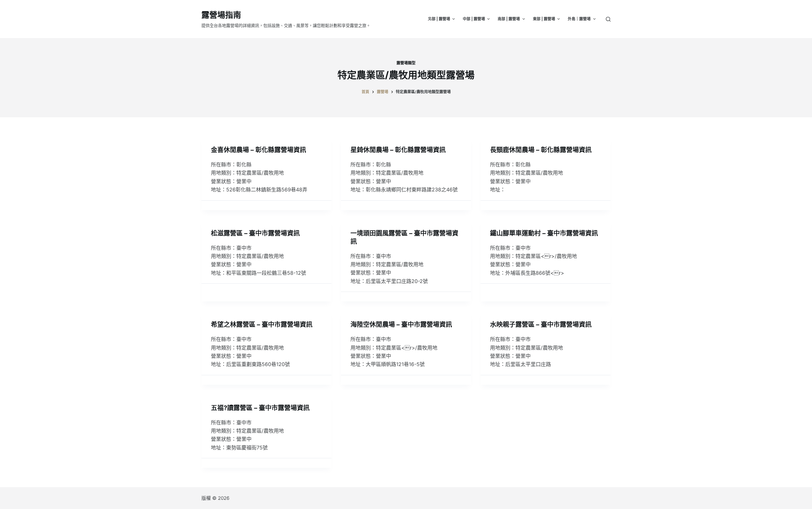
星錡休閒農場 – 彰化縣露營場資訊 (398, 150)
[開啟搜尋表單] (608, 19)
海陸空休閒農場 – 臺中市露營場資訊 (401, 324)
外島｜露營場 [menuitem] (579, 18)
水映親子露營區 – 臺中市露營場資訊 (541, 324)
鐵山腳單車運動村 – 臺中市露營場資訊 (544, 233)
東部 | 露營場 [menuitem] (544, 18)
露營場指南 (221, 15)
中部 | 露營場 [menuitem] (474, 18)
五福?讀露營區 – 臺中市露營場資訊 (260, 408)
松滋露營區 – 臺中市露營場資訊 (255, 233)
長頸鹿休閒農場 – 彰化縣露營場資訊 (541, 150)
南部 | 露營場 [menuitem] (509, 18)
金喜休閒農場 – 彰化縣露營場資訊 (258, 150)
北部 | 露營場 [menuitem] (439, 18)
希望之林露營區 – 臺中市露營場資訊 (261, 324)
